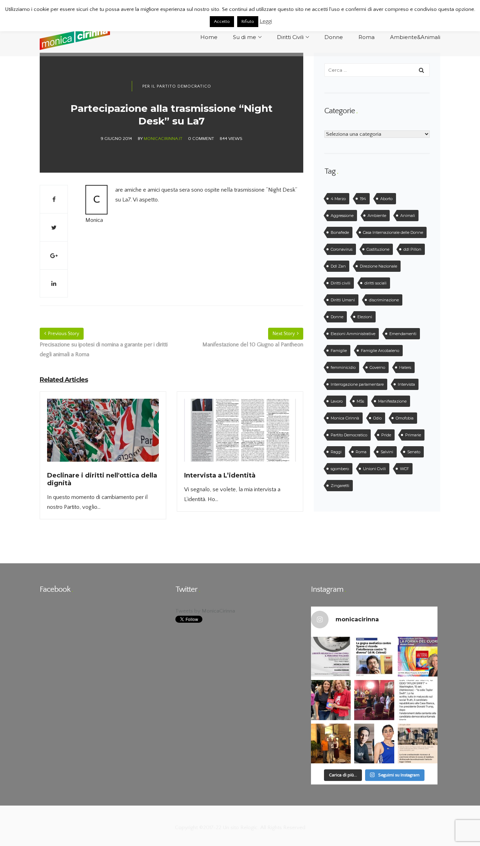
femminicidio (343, 367)
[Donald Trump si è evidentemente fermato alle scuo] (417, 700)
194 (363, 198)
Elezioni (364, 316)
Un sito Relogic (239, 828)
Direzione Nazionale (378, 266)
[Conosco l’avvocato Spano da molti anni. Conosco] (374, 657)
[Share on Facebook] (54, 199)
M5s (360, 401)
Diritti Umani (343, 299)
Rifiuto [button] (247, 21)
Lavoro (337, 401)
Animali (407, 215)
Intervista (406, 384)
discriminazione (384, 299)
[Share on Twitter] (54, 227)
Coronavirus (341, 249)
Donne (337, 316)
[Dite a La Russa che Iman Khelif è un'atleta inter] (374, 743)
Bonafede (340, 232)
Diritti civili (340, 283)
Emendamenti (402, 333)
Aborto (386, 198)
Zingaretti (340, 485)
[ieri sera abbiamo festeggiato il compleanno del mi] (331, 743)
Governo (377, 367)
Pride (386, 434)
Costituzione (378, 249)
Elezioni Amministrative (353, 333)
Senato (413, 451)
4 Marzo (338, 198)
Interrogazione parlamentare (357, 384)
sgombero (340, 468)
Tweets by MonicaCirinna (205, 611)
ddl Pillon (412, 249)
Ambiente (377, 215)
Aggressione (342, 215)
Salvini (387, 451)
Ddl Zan (338, 266)
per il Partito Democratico (176, 86)
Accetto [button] (222, 21)
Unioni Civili (374, 468)
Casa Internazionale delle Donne (393, 232)
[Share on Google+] (54, 255)
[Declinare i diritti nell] (103, 434)
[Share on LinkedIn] (54, 283)
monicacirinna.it (163, 138)
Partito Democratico (349, 434)
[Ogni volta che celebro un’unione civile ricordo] (374, 700)
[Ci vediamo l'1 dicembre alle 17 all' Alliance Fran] (417, 657)
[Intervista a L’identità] (240, 434)
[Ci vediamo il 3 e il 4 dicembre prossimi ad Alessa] (331, 657)
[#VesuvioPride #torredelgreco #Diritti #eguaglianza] (331, 700)
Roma (361, 451)
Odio (377, 418)
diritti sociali (375, 283)
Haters (405, 367)
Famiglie (339, 350)
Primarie (413, 434)
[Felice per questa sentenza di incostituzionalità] (417, 743)
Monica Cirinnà (345, 418)
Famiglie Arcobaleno (380, 350)
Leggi (266, 21)
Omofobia (405, 418)
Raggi (336, 451)
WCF (404, 468)
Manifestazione (392, 401)
